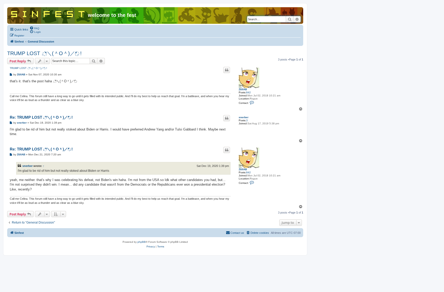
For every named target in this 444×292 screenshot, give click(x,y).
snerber (243, 117)
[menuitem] (34, 28)
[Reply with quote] (226, 70)
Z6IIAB (243, 89)
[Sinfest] (48, 13)
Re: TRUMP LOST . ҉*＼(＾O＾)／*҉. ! (41, 117)
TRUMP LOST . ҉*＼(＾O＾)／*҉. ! (44, 53)
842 (248, 92)
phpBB (141, 241)
